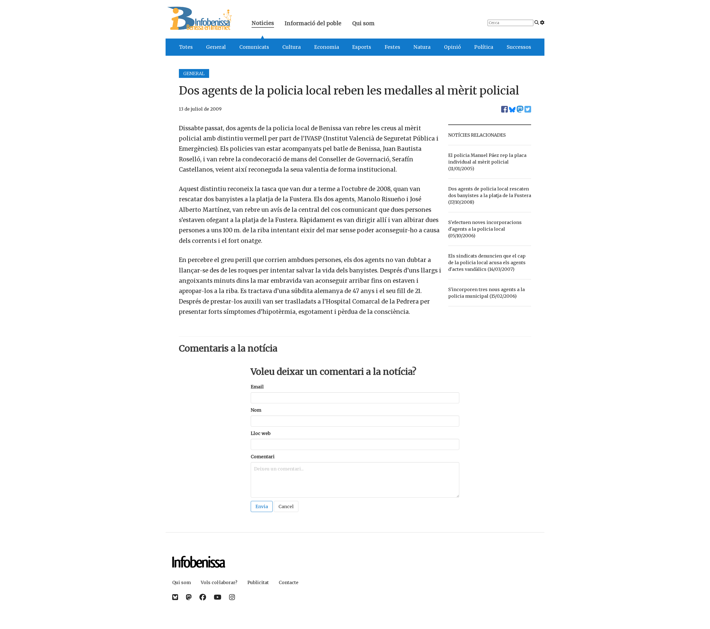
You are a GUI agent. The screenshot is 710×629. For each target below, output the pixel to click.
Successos (519, 47)
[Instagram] (232, 597)
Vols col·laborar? (219, 582)
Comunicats (254, 47)
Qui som (363, 23)
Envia (261, 506)
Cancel (286, 506)
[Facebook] (202, 597)
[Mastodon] (189, 597)
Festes (392, 47)
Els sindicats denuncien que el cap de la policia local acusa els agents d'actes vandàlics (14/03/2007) (487, 262)
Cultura (291, 47)
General (216, 47)
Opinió (452, 47)
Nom (256, 410)
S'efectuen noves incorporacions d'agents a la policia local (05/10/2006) (485, 229)
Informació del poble (313, 23)
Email (257, 386)
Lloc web (260, 433)
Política (483, 47)
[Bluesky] (175, 597)
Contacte (288, 582)
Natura (422, 47)
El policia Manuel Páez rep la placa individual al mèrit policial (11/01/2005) (487, 161)
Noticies (263, 24)
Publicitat (258, 582)
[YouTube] (217, 597)
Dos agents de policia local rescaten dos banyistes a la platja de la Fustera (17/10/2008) (489, 195)
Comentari (263, 456)
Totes (186, 47)
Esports (361, 47)
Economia (326, 47)
